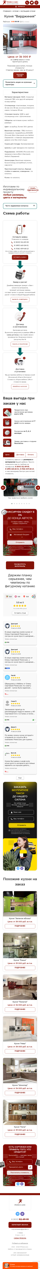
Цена (7, 455)
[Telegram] (18, 869)
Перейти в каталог (20, 386)
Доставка (20, 455)
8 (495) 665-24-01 (21, 245)
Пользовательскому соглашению (20, 833)
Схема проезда (20, 1238)
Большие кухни (28, 11)
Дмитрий (14, 649)
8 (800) (20, 1219)
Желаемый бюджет (21, 534)
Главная (7, 11)
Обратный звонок (20, 1225)
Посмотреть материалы (20, 565)
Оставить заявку (20, 257)
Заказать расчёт (20, 75)
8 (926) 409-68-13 (21, 249)
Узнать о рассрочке (20, 344)
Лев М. (13, 675)
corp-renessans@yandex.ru (20, 1229)
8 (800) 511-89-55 (21, 242)
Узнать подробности (33, 189)
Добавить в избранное (20, 1243)
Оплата (31, 455)
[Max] (21, 869)
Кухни (16, 11)
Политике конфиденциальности (20, 831)
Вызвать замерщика (20, 299)
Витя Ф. (13, 753)
